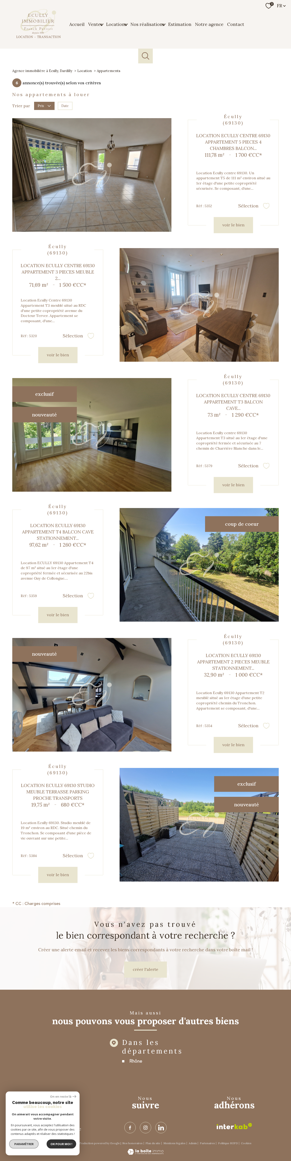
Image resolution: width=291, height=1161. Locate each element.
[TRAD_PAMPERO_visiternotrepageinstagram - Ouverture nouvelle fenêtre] (145, 1127)
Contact (235, 24)
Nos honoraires (132, 1143)
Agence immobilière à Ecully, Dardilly (42, 71)
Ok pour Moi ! (61, 1144)
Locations (116, 24)
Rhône (135, 1061)
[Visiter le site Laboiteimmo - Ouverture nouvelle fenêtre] (145, 1153)
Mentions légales (174, 1143)
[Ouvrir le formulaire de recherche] (145, 56)
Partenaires (207, 1143)
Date (65, 106)
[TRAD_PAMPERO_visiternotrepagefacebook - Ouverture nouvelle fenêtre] (130, 1127)
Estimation (179, 24)
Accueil (77, 24)
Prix (41, 106)
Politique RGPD (228, 1143)
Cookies (246, 1143)
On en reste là (60, 1096)
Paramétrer (24, 1144)
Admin (193, 1143)
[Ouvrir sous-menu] (101, 24)
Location (84, 71)
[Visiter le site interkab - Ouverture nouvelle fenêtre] (234, 1126)
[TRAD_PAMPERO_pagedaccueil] (38, 37)
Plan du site (153, 1143)
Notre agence (209, 24)
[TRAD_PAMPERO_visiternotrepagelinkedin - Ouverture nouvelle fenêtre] (161, 1127)
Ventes (95, 24)
